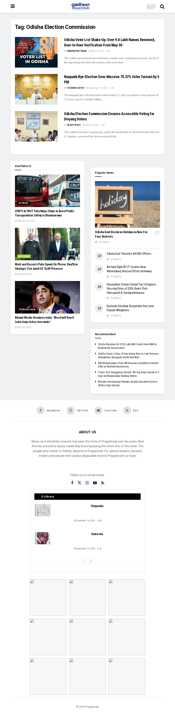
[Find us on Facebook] (72, 483)
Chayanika (97, 506)
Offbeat (23, 203)
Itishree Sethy (75, 88)
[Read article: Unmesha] (42, 538)
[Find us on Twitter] (79, 482)
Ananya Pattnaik (76, 51)
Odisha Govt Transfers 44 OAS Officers (129, 253)
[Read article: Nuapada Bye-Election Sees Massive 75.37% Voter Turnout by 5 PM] (36, 89)
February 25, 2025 (26, 221)
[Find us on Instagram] (87, 483)
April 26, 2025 (24, 327)
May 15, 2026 (97, 51)
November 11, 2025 (98, 88)
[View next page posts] (91, 561)
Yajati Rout (74, 125)
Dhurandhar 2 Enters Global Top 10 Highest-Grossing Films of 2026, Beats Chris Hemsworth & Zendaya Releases (131, 288)
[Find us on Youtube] (95, 483)
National (24, 256)
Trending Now (27, 309)
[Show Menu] (13, 6)
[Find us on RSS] (102, 483)
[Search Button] (162, 6)
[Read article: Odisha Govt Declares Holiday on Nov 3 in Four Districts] (127, 204)
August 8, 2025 (24, 274)
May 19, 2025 (92, 125)
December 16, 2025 (85, 520)
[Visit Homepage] (80, 6)
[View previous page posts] (84, 561)
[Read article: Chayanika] (42, 510)
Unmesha (97, 534)
